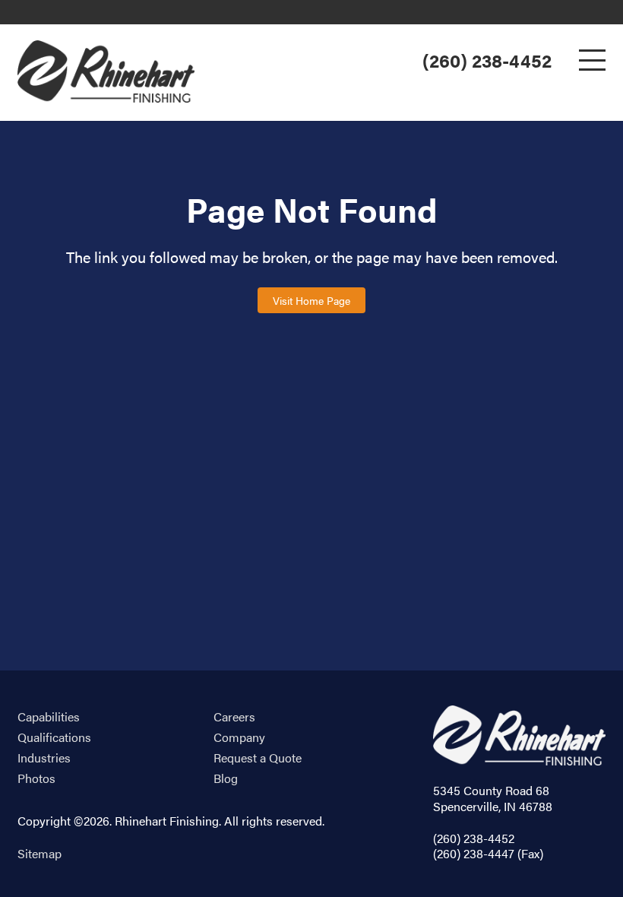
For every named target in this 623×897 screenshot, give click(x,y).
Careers (234, 717)
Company (239, 738)
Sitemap (39, 853)
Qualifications (54, 738)
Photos (36, 779)
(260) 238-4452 (487, 60)
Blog (225, 779)
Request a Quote (257, 758)
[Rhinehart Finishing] (105, 71)
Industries (44, 758)
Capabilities (48, 717)
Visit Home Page (311, 300)
